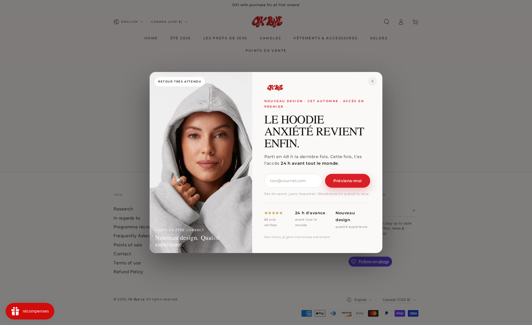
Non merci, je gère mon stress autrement (297, 237)
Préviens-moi (347, 180)
